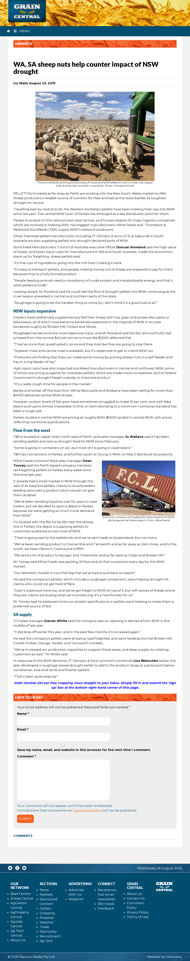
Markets (46, 894)
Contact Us (136, 898)
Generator (174, 957)
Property (47, 917)
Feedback (106, 908)
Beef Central (21, 894)
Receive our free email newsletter (107, 894)
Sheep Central (22, 898)
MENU (24, 31)
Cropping (47, 913)
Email (23, 729)
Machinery (48, 931)
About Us (18, 940)
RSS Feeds (106, 904)
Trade (44, 927)
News (44, 890)
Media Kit (76, 899)
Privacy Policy (137, 912)
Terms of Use (137, 917)
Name (23, 714)
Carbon (46, 908)
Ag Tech (46, 941)
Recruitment (50, 936)
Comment (26, 756)
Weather (47, 922)
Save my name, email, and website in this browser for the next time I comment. (84, 750)
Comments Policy (87, 810)
